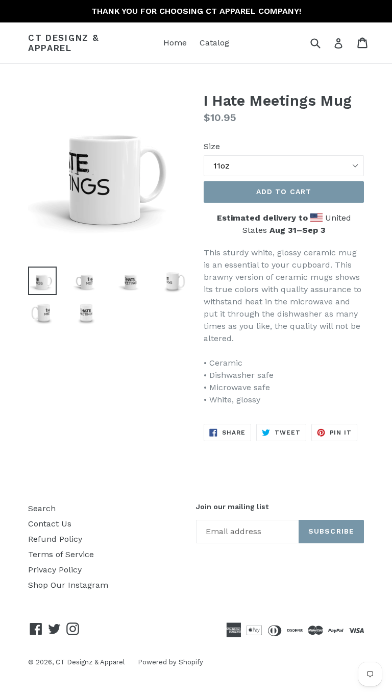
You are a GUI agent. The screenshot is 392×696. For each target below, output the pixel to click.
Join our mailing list (232, 506)
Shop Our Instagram (68, 585)
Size (212, 146)
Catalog (214, 42)
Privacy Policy (55, 569)
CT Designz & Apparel (63, 43)
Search (42, 508)
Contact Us (49, 524)
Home (175, 42)
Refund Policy (55, 539)
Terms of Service (61, 554)
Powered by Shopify (170, 662)
